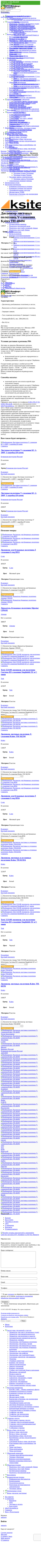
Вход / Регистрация (12, 1512)
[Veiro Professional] (20, 1076)
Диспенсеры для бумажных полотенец (14, 153)
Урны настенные (15, 54)
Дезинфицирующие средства (19, 1403)
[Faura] (20, 1170)
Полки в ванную (15, 1374)
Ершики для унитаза (16, 1362)
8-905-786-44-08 (6, 404)
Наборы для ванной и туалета (20, 1383)
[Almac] (20, 1210)
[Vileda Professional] (20, 1064)
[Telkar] (20, 1087)
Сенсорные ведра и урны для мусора (22, 149)
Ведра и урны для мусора (18, 37)
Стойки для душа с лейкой (22, 118)
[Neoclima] (20, 1119)
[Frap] (20, 1165)
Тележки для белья (16, 62)
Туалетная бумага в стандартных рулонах (24, 1406)
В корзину (5, 271)
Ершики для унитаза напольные (24, 78)
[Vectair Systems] (20, 1079)
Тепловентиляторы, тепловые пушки (22, 128)
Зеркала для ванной (16, 1366)
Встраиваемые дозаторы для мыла (25, 61)
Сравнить (8, 1510)
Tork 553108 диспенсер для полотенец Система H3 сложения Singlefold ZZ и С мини (19, 922)
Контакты (8, 1227)
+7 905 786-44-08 (13, 2)
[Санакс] (20, 1045)
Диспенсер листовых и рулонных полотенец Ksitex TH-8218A (16, 859)
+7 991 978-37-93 (6, 4)
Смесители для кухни (17, 1380)
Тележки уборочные (16, 68)
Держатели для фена (16, 1340)
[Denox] (20, 1180)
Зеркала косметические (17, 82)
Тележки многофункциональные (21, 66)
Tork (2, 678)
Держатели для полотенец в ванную (22, 1336)
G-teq (3, 556)
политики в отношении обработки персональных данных (17, 1297)
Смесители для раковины (18, 1381)
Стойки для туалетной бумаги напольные (24, 126)
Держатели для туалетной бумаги (21, 1351)
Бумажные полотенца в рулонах (20, 1391)
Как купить (9, 1220)
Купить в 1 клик (15, 271)
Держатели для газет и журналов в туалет (24, 1332)
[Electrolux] (20, 1174)
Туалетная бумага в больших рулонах (22, 1410)
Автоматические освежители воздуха (22, 1338)
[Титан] (20, 1038)
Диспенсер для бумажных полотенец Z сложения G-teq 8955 (18, 551)
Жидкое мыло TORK (16, 1397)
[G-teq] (20, 1159)
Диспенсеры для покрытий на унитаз (22, 50)
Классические (14, 273)
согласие (11, 1294)
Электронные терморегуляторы (20, 130)
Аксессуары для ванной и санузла (20, 151)
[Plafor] (20, 1112)
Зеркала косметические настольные (26, 86)
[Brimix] (20, 1193)
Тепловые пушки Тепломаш (23, 173)
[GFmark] (20, 1155)
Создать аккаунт (7, 1532)
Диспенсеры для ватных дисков (20, 1344)
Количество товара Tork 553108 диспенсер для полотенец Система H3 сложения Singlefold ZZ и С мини (19, 962)
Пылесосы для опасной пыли (19, 226)
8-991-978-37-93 (34, 402)
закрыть (4, 1517)
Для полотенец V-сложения (23, 44)
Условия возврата (11, 1229)
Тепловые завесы (15, 126)
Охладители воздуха (16, 166)
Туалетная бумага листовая (19, 1416)
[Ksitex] (20, 1144)
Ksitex (11, 231)
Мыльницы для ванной (17, 1372)
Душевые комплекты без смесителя (26, 109)
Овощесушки (14, 164)
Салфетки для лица (16, 1412)
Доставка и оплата (11, 1221)
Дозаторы (12, 1359)
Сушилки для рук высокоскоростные (22, 28)
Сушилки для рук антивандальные (21, 26)
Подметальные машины (17, 224)
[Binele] (20, 1199)
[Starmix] (20, 1093)
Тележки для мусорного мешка (20, 64)
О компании (9, 1225)
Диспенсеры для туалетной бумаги (21, 1355)
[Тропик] (20, 1032)
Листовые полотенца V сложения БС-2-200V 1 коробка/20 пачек (19, 494)
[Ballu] (20, 1202)
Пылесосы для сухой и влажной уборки (23, 228)
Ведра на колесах (15, 234)
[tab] (22, 283)
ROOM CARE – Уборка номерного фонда (24, 1389)
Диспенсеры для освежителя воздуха (26, 20)
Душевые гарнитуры (16, 1361)
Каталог (4, 151)
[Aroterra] (20, 1206)
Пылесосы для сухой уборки (19, 230)
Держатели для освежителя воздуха (22, 1334)
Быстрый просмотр (8, 474)
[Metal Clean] (20, 1130)
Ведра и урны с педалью (18, 137)
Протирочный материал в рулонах (21, 1408)
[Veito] (20, 1072)
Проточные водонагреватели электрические (19, 123)
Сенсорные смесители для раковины (22, 97)
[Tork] (20, 1083)
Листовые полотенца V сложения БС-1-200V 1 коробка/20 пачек (19, 451)
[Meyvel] (20, 1127)
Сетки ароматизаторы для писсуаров (22, 1385)
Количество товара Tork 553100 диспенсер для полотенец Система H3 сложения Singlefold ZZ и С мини (19, 712)
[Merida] (20, 1134)
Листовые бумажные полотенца (20, 1405)
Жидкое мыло (14, 1395)
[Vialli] (20, 1068)
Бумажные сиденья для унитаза (20, 1393)
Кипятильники (14, 162)
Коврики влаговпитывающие (19, 236)
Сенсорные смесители (21, 99)
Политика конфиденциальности (10, 1313)
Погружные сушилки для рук (19, 24)
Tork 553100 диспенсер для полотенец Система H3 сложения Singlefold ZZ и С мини (19, 672)
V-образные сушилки (16, 32)
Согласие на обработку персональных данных (14, 1315)
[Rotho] (20, 1098)
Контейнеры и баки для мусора (20, 139)
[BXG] (20, 1189)
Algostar (4, 614)
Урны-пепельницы (16, 56)
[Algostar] (20, 1214)
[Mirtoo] (20, 1123)
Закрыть (4, 1319)
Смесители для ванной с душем (20, 1378)
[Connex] (20, 1183)
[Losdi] (20, 1138)
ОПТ (7, 1223)
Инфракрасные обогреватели (19, 115)
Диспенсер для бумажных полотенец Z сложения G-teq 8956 (18, 797)
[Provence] (20, 1106)
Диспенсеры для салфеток (18, 1353)
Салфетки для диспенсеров (19, 1414)
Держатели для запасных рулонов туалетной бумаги (25, 32)
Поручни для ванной (16, 1376)
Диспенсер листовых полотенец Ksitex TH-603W (18, 170)
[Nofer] (20, 1115)
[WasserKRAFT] (20, 1060)
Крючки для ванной (16, 1368)
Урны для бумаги (15, 52)
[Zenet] (20, 1057)
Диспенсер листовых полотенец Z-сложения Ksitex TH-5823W (16, 735)
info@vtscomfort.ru (7, 406)
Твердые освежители (20, 22)
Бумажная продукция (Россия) (12, 457)
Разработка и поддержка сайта (10, 1317)
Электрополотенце (16, 30)
